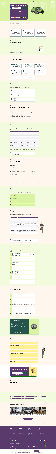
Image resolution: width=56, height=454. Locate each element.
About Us (11, 429)
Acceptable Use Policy (30, 433)
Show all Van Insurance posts (28, 418)
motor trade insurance (20, 176)
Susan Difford (18, 23)
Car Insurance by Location (12, 433)
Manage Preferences (39, 452)
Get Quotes (24, 7)
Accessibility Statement (21, 433)
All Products (11, 434)
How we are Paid (39, 429)
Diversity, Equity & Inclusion (41, 433)
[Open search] (55, 1)
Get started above (31, 292)
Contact (10, 438)
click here (20, 374)
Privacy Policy (29, 429)
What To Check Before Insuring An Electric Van (15, 414)
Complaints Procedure (30, 434)
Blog (19, 429)
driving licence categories (17, 327)
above (21, 52)
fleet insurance (16, 119)
